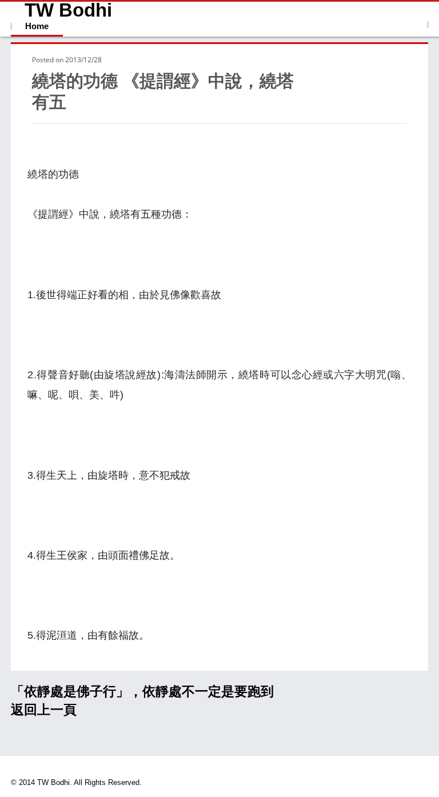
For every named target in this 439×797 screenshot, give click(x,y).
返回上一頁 (44, 709)
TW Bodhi (68, 10)
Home (37, 26)
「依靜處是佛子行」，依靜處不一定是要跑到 (142, 691)
